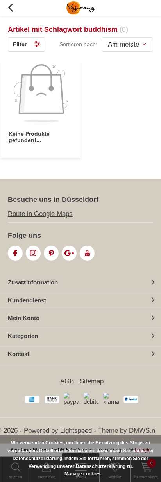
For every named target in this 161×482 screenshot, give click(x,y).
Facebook (15, 253)
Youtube (87, 253)
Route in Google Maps (40, 214)
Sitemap (92, 381)
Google (69, 253)
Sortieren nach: (78, 44)
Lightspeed (76, 430)
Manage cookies (82, 474)
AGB (67, 381)
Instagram (33, 253)
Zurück (10, 8)
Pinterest (51, 253)
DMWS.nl (143, 430)
